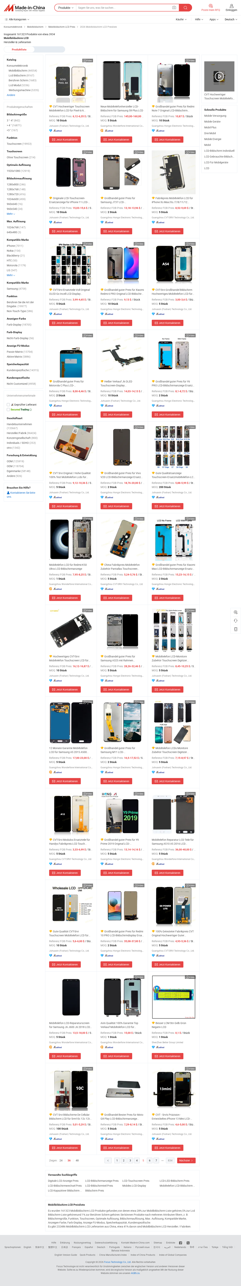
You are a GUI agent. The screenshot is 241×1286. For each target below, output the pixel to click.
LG (12, 270)
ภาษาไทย (203, 1247)
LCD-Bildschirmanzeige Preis (102, 1180)
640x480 (14, 232)
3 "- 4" (13, 120)
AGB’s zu (135, 1273)
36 (69, 1160)
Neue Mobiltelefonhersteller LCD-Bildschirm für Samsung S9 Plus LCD (122, 108)
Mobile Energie (212, 139)
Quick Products (87, 1254)
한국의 (156, 1247)
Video (89, 60)
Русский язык (142, 1247)
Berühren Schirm (23, 80)
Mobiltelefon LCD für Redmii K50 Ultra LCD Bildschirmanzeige (68, 566)
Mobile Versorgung (215, 115)
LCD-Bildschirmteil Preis (99, 1185)
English (27, 1247)
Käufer (180, 19)
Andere (11, 95)
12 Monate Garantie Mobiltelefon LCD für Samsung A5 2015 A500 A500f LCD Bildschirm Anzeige (68, 750)
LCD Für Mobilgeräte (216, 162)
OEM (15, 466)
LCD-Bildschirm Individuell (219, 150)
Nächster (185, 1160)
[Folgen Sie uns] (188, 1242)
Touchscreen (19, 143)
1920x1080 (18, 171)
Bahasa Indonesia (120, 1250)
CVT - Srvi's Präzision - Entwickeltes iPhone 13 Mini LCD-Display (171, 1117)
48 (77, 1160)
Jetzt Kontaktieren (67, 139)
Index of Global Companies (173, 1254)
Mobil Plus (210, 127)
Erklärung (65, 1242)
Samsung (16, 288)
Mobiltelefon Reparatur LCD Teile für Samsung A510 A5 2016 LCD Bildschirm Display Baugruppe (173, 842)
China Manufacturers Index (113, 1254)
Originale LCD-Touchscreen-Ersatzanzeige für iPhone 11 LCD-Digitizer (68, 200)
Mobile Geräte (212, 121)
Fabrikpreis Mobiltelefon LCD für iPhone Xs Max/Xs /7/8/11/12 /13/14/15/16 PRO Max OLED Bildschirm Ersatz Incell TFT (172, 200)
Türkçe (215, 1247)
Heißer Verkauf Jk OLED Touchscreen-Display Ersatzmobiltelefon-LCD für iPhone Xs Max (121, 383)
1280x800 (16, 184)
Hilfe (197, 19)
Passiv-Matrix (20, 351)
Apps (213, 19)
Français (76, 1247)
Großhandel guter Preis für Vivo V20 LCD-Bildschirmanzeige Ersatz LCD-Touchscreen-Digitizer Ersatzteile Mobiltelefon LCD (122, 475)
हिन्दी (192, 1247)
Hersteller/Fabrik (21, 433)
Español (89, 1247)
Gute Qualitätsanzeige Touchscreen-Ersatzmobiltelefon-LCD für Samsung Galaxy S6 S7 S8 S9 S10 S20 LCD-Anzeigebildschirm (173, 475)
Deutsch (101, 1247)
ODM (15, 461)
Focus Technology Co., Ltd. (117, 1261)
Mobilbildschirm (23, 70)
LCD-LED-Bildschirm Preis (174, 1180)
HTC (12, 260)
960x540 (15, 209)
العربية (167, 1247)
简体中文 (39, 1247)
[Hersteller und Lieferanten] (24, 8)
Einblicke (170, 1242)
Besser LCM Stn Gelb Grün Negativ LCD (169, 1025)
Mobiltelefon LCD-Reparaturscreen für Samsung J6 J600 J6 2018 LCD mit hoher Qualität (69, 1025)
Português (114, 1247)
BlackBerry (16, 255)
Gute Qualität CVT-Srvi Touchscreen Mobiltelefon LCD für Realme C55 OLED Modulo (68, 933)
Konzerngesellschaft (22, 438)
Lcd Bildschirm (21, 75)
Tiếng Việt (227, 1247)
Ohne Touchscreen (21, 157)
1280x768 (16, 189)
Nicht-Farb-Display (20, 338)
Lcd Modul (19, 85)
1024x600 (16, 199)
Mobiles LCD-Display (134, 1185)
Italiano (127, 1247)
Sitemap (158, 1242)
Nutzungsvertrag (82, 1242)
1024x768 (16, 227)
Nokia (14, 250)
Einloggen (231, 10)
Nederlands (180, 1247)
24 (61, 1160)
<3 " (12, 130)
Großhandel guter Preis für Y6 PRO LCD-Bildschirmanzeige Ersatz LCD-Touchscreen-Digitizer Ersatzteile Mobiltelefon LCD (173, 383)
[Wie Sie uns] (181, 1242)
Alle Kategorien (17, 19)
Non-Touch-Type (20, 311)
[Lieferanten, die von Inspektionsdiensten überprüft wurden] (23, 404)
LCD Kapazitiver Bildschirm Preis (65, 1190)
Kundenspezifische (23, 370)
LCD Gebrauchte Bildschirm (220, 156)
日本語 (64, 1247)
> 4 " (14, 125)
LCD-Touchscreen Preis (135, 1180)
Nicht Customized (21, 383)
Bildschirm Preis (94, 1190)
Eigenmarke (19, 471)
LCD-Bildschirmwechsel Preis (65, 1185)
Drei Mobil (210, 133)
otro (13, 447)
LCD (206, 168)
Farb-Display (19, 324)
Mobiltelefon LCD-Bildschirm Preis (177, 1185)
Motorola (16, 265)
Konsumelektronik (17, 65)
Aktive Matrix (19, 356)
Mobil (207, 145)
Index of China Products (143, 1254)
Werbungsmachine (24, 90)
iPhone (15, 245)
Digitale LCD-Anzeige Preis (63, 1180)
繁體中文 (52, 1247)
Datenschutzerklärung (106, 1242)
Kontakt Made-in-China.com (135, 1242)
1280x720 (16, 194)
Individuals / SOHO (21, 443)
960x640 (15, 204)
